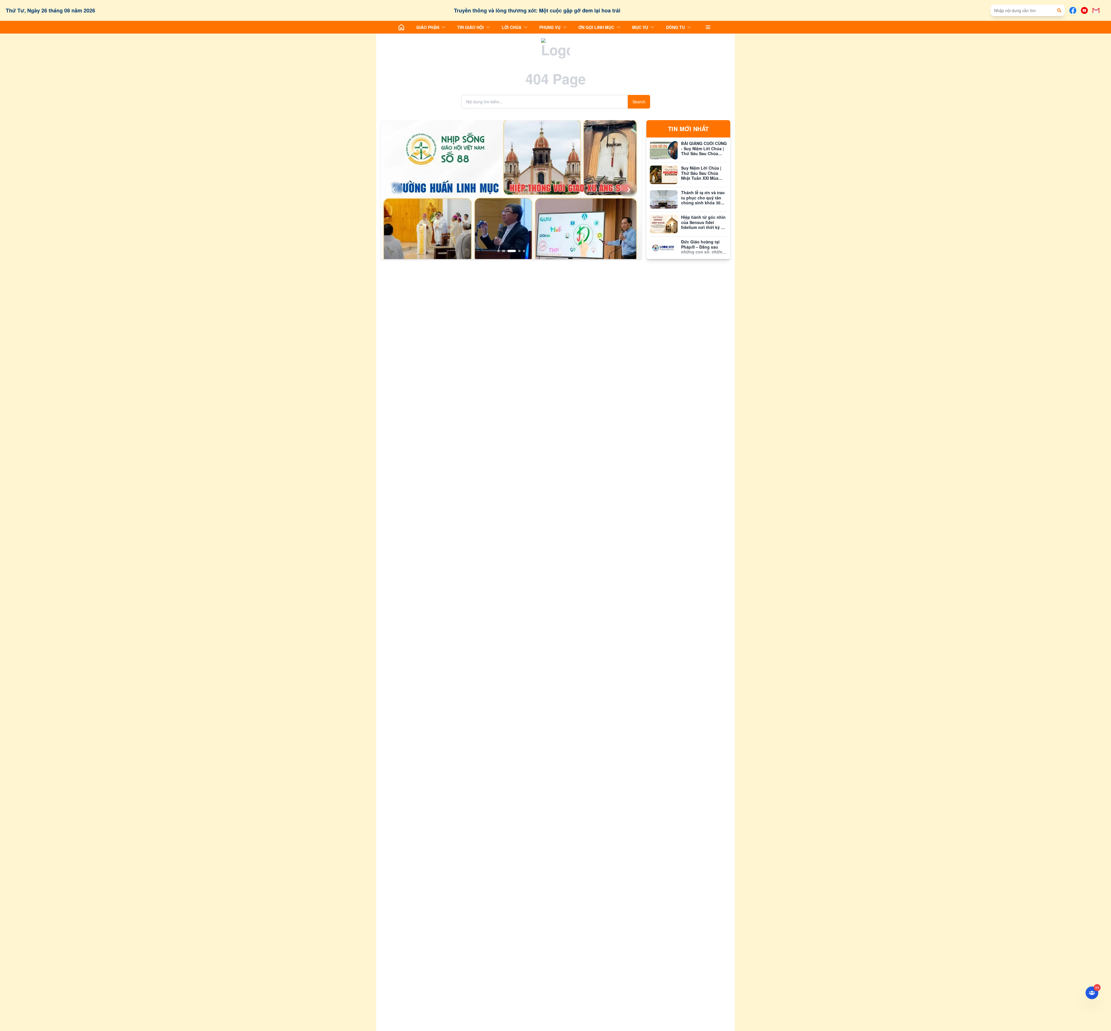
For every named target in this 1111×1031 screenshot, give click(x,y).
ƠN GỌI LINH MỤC (596, 27)
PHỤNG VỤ (549, 27)
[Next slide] (628, 189)
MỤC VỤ (640, 27)
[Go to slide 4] (519, 251)
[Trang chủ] (401, 27)
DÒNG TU (675, 27)
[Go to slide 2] (503, 251)
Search (638, 101)
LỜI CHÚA (511, 27)
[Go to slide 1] (498, 251)
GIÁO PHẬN (427, 27)
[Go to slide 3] (511, 251)
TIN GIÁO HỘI (470, 27)
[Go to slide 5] (524, 251)
